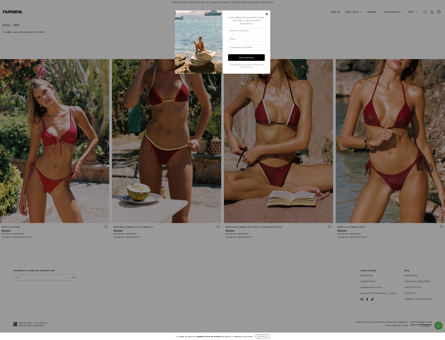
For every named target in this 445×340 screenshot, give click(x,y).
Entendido (262, 336)
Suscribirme (246, 57)
